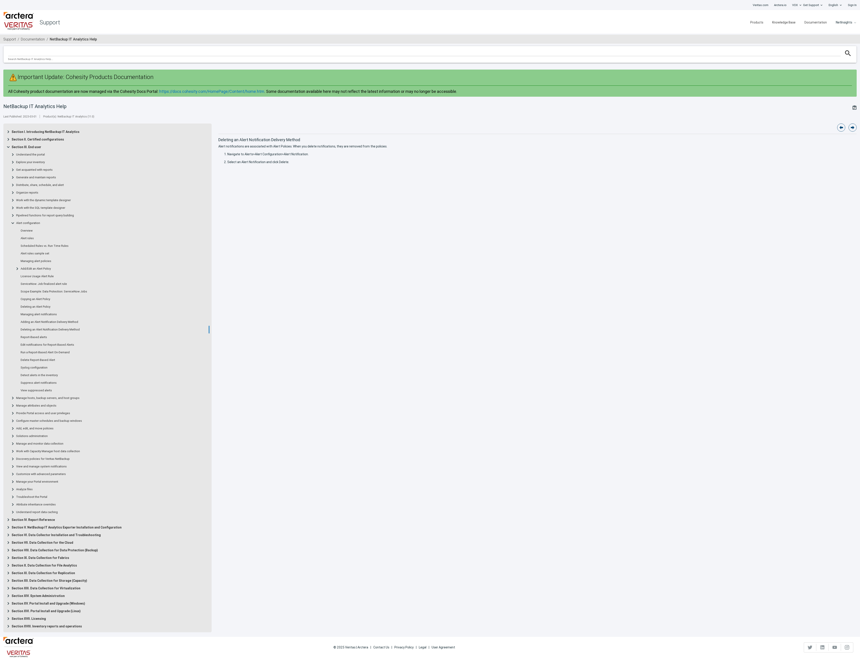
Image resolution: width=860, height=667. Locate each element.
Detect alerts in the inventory (39, 375)
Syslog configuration (34, 367)
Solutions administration (32, 436)
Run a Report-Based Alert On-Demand (45, 352)
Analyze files (24, 489)
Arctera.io (780, 5)
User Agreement (443, 647)
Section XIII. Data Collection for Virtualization (46, 588)
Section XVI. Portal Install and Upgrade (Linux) (46, 611)
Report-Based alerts (34, 337)
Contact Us (381, 647)
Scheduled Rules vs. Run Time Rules (45, 246)
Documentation (815, 22)
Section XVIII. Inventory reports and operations (47, 626)
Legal (422, 647)
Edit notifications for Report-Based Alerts (47, 345)
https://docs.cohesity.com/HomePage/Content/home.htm (211, 91)
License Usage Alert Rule (37, 276)
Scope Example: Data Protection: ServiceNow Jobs (54, 291)
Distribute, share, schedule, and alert (40, 185)
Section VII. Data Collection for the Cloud (42, 542)
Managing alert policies (36, 261)
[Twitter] (810, 647)
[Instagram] (847, 647)
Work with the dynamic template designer (43, 200)
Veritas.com (760, 5)
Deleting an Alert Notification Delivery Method (50, 329)
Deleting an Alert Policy (35, 307)
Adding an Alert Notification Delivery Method (49, 322)
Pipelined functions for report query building (45, 215)
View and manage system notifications (41, 466)
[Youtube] (835, 647)
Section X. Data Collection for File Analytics (44, 565)
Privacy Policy (404, 647)
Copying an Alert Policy (35, 299)
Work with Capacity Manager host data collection (48, 451)
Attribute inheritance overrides (36, 504)
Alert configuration (28, 223)
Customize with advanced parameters (41, 474)
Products (756, 22)
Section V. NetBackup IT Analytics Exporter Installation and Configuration (67, 527)
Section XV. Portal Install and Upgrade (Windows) (48, 603)
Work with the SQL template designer (40, 208)
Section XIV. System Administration (38, 596)
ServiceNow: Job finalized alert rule (44, 284)
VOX (795, 5)
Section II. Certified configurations (38, 139)
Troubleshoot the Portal (31, 497)
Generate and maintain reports (36, 177)
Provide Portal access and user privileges (43, 413)
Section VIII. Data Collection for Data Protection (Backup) (55, 550)
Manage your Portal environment (37, 482)
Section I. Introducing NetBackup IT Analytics (46, 132)
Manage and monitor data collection (39, 443)
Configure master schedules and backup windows (49, 421)
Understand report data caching (37, 512)
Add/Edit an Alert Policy (36, 269)
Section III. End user (26, 147)
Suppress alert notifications (39, 383)
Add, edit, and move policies (35, 428)
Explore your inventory (30, 162)
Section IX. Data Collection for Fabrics (40, 558)
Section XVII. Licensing (29, 618)
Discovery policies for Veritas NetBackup (43, 459)
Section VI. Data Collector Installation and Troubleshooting (56, 535)
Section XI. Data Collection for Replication (43, 573)
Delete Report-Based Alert (38, 360)
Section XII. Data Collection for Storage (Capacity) (49, 580)
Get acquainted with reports (34, 170)
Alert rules (27, 238)
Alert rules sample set (35, 253)
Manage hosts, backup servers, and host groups (48, 398)
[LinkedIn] (822, 647)
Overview (27, 230)
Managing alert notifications (39, 314)
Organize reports (27, 192)
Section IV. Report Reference (33, 520)
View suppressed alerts (36, 390)
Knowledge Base (784, 22)
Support (9, 39)
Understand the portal (30, 154)
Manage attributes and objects (36, 405)
